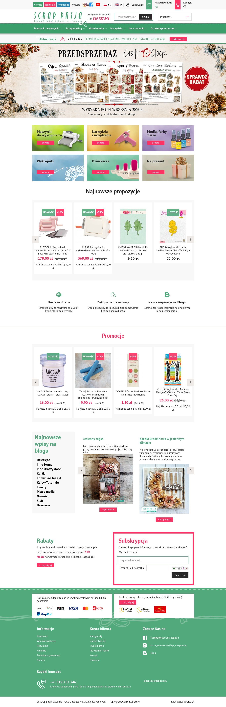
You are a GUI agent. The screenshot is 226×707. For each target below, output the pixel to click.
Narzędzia (116, 28)
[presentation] (35, 239)
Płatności (42, 636)
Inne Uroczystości (49, 469)
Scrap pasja (58, 17)
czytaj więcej (45, 565)
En (121, 4)
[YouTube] (98, 5)
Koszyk (94, 655)
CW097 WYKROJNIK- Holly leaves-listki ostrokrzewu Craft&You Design (93, 250)
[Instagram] (85, 5)
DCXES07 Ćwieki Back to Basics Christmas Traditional (93, 393)
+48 (98, 18)
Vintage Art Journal (153, 439)
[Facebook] (91, 5)
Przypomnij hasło (99, 650)
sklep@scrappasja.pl (99, 14)
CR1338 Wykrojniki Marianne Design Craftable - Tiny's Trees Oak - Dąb (133, 392)
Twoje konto (97, 645)
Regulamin (42, 645)
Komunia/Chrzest (49, 478)
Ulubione (95, 660)
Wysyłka (76, 4)
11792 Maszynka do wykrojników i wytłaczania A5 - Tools (53, 250)
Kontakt (41, 650)
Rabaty (41, 660)
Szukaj (145, 16)
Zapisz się (180, 575)
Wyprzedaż (63, 4)
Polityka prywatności (48, 655)
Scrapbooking (74, 28)
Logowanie (138, 4)
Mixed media (96, 28)
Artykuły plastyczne (162, 28)
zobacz (58, 138)
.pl (188, 701)
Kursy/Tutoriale (48, 482)
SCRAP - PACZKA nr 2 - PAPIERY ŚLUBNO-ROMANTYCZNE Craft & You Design (173, 396)
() (163, 4)
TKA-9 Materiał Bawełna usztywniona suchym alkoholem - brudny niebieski (53, 394)
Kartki (41, 473)
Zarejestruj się (98, 641)
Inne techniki (136, 28)
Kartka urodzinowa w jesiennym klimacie (105, 441)
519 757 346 (63, 682)
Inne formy (44, 464)
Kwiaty (41, 487)
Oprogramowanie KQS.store (125, 701)
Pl (109, 4)
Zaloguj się (96, 636)
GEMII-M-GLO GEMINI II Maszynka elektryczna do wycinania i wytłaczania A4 (173, 250)
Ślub (40, 501)
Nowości (38, 4)
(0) (187, 4)
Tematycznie (42, 36)
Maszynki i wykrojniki (46, 28)
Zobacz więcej (59, 305)
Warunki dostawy (46, 641)
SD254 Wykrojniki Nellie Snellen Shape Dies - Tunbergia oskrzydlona (133, 250)
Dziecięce (43, 460)
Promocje (50, 4)
